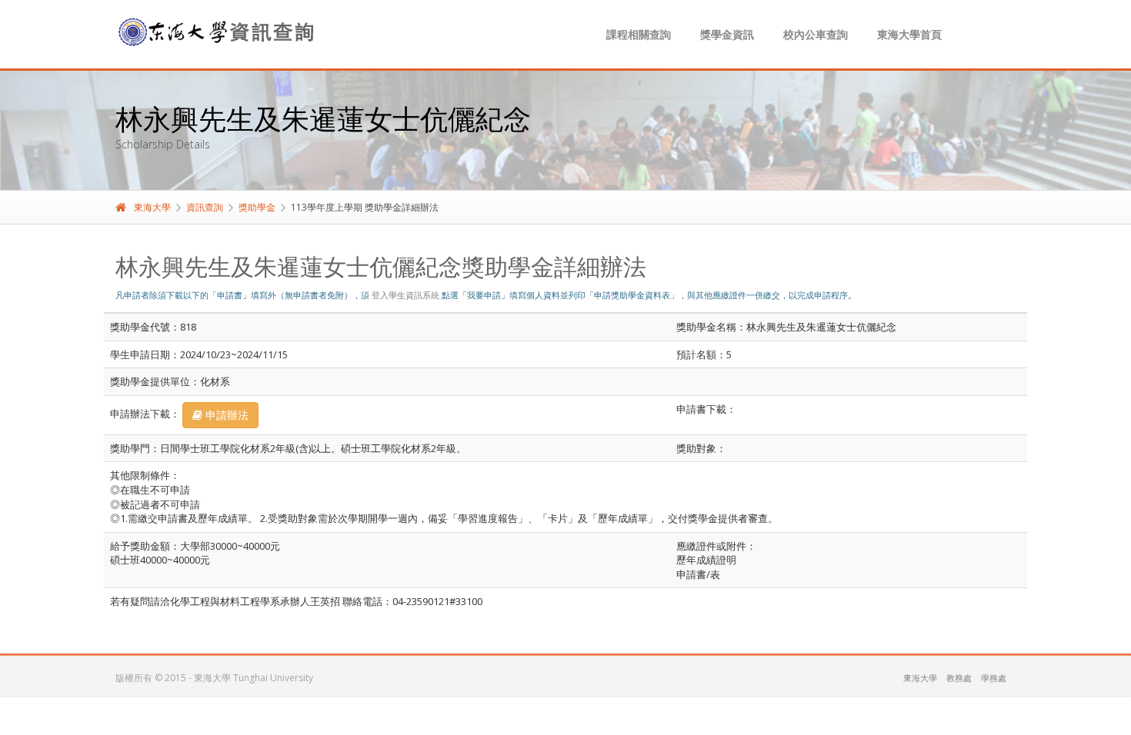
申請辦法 (225, 414)
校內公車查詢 (815, 34)
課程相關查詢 (638, 34)
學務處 (993, 677)
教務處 (959, 677)
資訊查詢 (204, 207)
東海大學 (152, 207)
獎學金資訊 (727, 34)
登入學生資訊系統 (405, 295)
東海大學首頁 (909, 34)
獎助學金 (257, 207)
